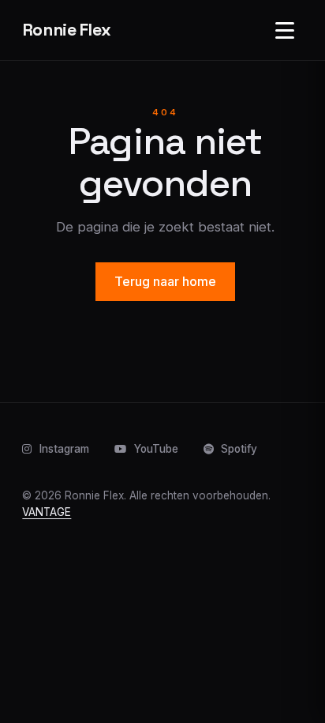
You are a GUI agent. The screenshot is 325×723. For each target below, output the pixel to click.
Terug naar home (165, 281)
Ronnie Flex (66, 29)
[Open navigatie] (284, 30)
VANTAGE (46, 512)
